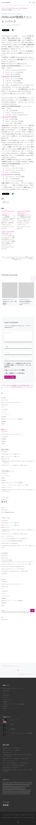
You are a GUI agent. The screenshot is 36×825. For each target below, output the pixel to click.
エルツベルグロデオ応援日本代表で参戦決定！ (12, 541)
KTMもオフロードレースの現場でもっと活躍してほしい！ (15, 465)
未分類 (3, 573)
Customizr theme (29, 817)
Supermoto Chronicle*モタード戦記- (12, 571)
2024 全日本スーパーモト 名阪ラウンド (11, 454)
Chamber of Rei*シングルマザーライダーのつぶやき (16, 562)
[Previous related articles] (29, 278)
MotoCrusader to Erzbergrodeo (9, 543)
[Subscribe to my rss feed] (2, 393)
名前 (6, 346)
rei (3, 25)
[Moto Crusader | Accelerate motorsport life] (5, 2)
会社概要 (3, 416)
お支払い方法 (4, 405)
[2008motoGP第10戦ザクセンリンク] (9, 219)
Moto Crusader (14, 815)
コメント (8, 332)
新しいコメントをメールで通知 (15, 370)
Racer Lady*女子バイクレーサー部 (11, 569)
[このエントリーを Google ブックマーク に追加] (13, 30)
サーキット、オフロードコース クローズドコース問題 (14, 485)
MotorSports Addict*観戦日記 (19, 8)
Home (3, 8)
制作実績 (3, 421)
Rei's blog (8, 8)
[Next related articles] (33, 278)
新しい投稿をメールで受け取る (15, 373)
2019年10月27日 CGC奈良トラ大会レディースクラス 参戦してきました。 (17, 546)
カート (3, 407)
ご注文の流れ (4, 409)
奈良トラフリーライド (6, 487)
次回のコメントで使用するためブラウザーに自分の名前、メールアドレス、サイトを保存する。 (17, 365)
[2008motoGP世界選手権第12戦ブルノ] (9, 240)
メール (7, 353)
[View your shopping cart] (30, 2)
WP (10, 817)
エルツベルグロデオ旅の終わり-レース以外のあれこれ (14, 538)
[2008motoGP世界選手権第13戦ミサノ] (25, 219)
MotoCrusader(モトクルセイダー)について (11, 402)
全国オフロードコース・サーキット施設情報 (12, 419)
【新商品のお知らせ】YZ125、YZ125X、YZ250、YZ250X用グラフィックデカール (17, 462)
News (3, 557)
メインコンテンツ (5, 414)
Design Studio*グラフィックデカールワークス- (14, 564)
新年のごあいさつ (5, 458)
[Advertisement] (18, 639)
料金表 (3, 423)
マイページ (4, 412)
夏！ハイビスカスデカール (7, 536)
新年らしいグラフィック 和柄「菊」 (10, 456)
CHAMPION (5, 76)
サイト (7, 359)
